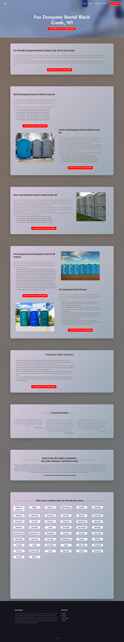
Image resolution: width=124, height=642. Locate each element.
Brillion (34, 507)
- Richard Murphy (69, 433)
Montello (66, 515)
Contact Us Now (115, 3)
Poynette (66, 533)
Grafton (81, 507)
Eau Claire (50, 545)
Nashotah (34, 515)
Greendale (97, 515)
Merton (34, 557)
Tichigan (19, 545)
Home (84, 3)
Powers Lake (34, 551)
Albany (81, 551)
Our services (65, 618)
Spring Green (34, 533)
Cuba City (81, 545)
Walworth (19, 527)
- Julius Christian (38, 427)
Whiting (97, 539)
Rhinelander (66, 539)
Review (90, 3)
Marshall (97, 521)
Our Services (97, 3)
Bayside (82, 515)
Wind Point (82, 521)
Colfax (50, 551)
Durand (81, 539)
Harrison (19, 551)
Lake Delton (82, 527)
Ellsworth (66, 521)
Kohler (34, 545)
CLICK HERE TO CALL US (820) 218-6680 (61, 29)
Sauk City (34, 539)
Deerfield (34, 527)
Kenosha (82, 533)
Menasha (97, 527)
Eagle (66, 545)
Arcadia (34, 521)
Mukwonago (66, 507)
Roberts (50, 507)
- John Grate (102, 431)
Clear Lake (97, 533)
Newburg (97, 507)
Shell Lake (50, 515)
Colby (50, 527)
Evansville (66, 527)
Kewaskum (97, 551)
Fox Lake (50, 539)
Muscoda (66, 551)
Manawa (19, 515)
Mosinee (50, 521)
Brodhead (50, 533)
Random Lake (19, 533)
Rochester (19, 521)
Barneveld (18, 539)
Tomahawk (97, 545)
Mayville (19, 557)
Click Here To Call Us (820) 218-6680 (59, 69)
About (104, 3)
